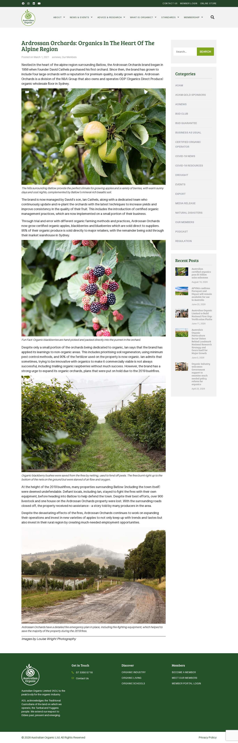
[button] (212, 17)
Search (205, 51)
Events (180, 184)
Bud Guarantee (186, 123)
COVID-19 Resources (189, 165)
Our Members (69, 57)
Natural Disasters (188, 212)
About (57, 17)
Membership (192, 17)
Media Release (185, 203)
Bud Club (181, 113)
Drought (181, 174)
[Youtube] (39, 3)
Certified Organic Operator (188, 144)
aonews (56, 57)
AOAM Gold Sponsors (190, 94)
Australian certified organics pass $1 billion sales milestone (201, 273)
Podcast (181, 231)
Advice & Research (109, 17)
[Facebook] (23, 3)
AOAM (179, 85)
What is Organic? (141, 17)
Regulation (183, 240)
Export (180, 193)
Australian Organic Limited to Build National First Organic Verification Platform (204, 315)
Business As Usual (188, 132)
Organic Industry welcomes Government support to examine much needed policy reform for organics (201, 374)
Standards (168, 17)
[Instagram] (28, 3)
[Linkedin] (34, 3)
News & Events (79, 17)
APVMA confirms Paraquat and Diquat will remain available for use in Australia (202, 293)
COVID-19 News (185, 156)
